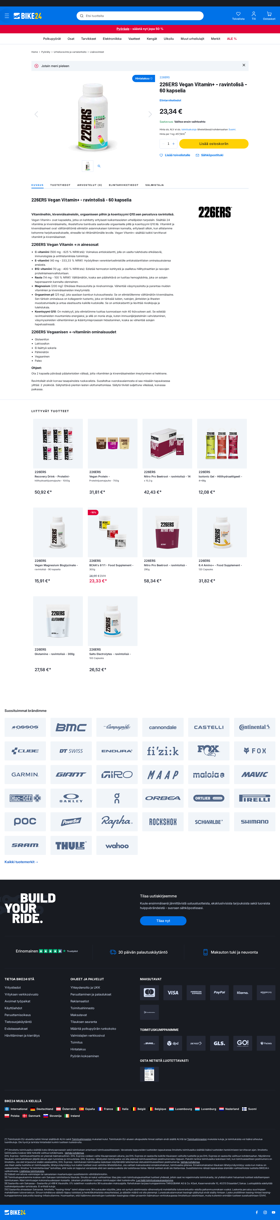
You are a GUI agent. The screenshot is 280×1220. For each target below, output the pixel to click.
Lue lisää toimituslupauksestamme (154, 1180)
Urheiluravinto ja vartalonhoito (70, 51)
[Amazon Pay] (266, 992)
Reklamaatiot (79, 1001)
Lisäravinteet (97, 51)
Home (34, 51)
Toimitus (76, 1042)
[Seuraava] (150, 114)
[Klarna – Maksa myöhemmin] (242, 992)
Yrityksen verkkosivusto (21, 994)
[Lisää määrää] (173, 143)
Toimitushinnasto (82, 1008)
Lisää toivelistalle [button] (177, 155)
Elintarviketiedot (170, 100)
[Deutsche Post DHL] (149, 1043)
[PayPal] (219, 992)
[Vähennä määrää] (163, 143)
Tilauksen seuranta (83, 1022)
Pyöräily (45, 51)
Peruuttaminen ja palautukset (90, 994)
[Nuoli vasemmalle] (37, 443)
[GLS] (219, 1043)
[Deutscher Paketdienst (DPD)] (172, 1043)
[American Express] (196, 992)
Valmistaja (154, 185)
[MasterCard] (149, 992)
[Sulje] (244, 64)
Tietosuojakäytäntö (18, 1022)
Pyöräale (123, 29)
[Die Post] (196, 1043)
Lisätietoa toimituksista (31, 1171)
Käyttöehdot (13, 1008)
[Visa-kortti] (172, 992)
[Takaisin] (36, 114)
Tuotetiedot (60, 185)
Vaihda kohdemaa (74, 1152)
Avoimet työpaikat (17, 1001)
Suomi (232, 129)
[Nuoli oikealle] (79, 443)
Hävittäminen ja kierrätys (22, 1035)
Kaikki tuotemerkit (19, 862)
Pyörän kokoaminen (84, 1056)
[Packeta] (266, 1043)
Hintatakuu (78, 1049)
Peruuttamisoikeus (18, 1015)
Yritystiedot (13, 987)
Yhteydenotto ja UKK (85, 987)
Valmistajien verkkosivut (87, 1035)
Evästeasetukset (16, 1029)
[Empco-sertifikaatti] (149, 1074)
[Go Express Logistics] (242, 1043)
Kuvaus (37, 185)
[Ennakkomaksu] (149, 1012)
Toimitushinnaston (81, 1139)
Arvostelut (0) (89, 185)
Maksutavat (78, 1015)
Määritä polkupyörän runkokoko (93, 1029)
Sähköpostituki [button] (212, 155)
